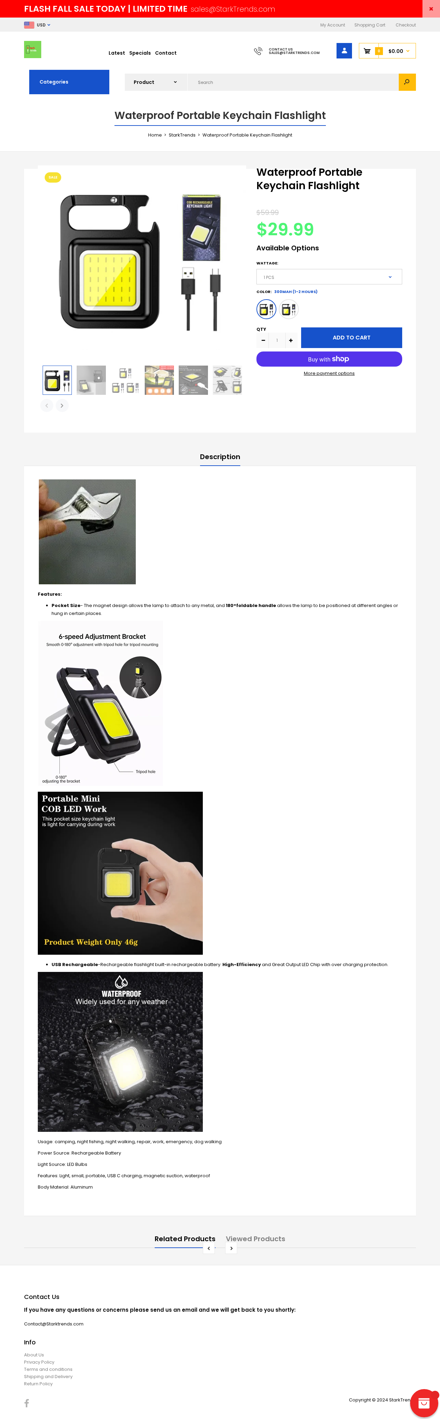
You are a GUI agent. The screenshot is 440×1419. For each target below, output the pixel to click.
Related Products (185, 1239)
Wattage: (267, 263)
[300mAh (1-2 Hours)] (266, 309)
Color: (287, 291)
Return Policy (38, 1383)
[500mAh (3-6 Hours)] (289, 309)
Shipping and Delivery (48, 1376)
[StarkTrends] (32, 56)
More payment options (329, 373)
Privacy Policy (39, 1362)
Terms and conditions (48, 1369)
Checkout (406, 25)
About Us (34, 1355)
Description (220, 457)
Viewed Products (255, 1239)
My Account (332, 25)
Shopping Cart (369, 25)
